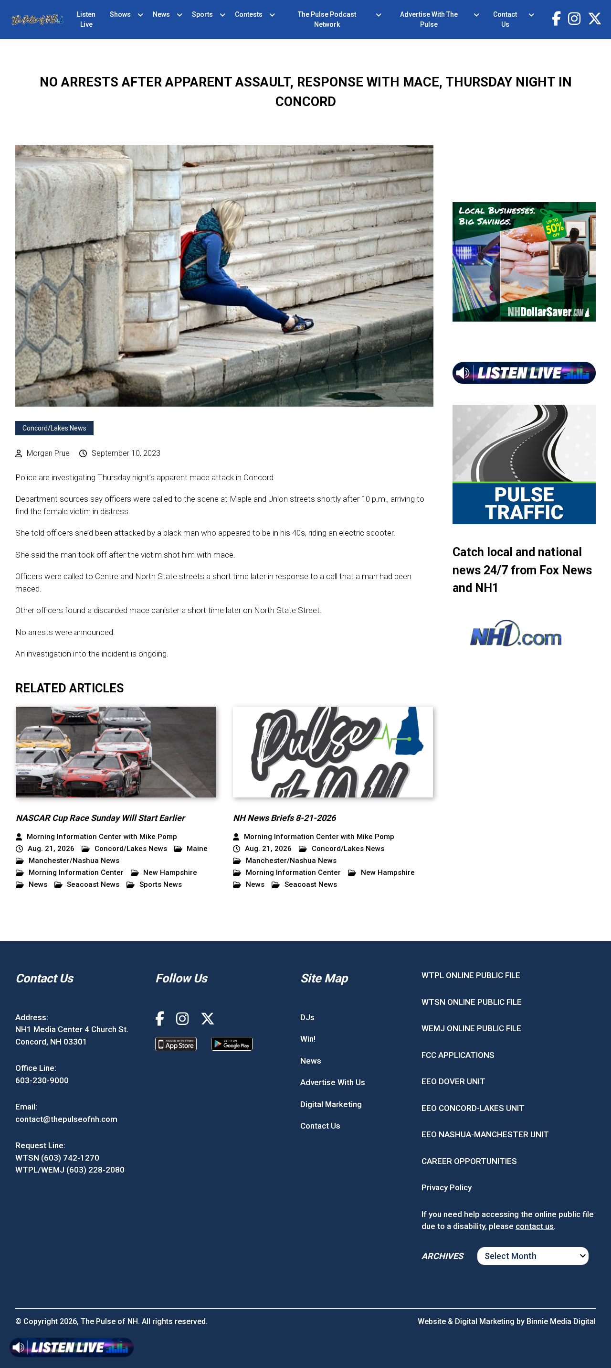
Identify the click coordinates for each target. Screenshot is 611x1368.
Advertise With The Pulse (429, 19)
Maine (197, 848)
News (161, 14)
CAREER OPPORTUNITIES (469, 1161)
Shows (120, 14)
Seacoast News (93, 884)
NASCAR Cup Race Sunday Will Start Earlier (100, 818)
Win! (308, 1039)
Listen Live (86, 19)
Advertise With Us (332, 1082)
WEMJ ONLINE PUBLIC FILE (471, 1028)
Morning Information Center (76, 872)
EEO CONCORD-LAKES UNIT (473, 1108)
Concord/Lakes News (54, 428)
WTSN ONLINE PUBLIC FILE (471, 1002)
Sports (202, 14)
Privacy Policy (446, 1187)
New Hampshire (170, 872)
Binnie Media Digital (561, 1321)
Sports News (160, 884)
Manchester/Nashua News (74, 860)
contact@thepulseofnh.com (66, 1119)
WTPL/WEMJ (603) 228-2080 (70, 1169)
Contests (249, 14)
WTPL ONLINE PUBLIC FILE (470, 975)
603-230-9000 (42, 1080)
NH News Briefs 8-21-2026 (284, 818)
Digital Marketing (331, 1104)
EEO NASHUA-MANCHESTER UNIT (485, 1134)
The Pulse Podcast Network (327, 19)
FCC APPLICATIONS (458, 1055)
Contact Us (505, 19)
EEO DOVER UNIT (453, 1081)
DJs (307, 1017)
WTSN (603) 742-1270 (57, 1158)
